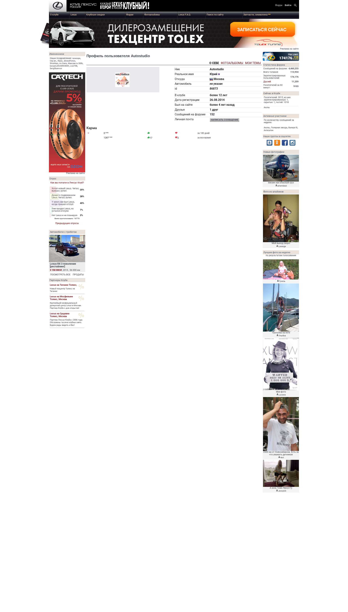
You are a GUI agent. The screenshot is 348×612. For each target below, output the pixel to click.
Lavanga (282, 246)
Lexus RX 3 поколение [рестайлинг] (63, 265)
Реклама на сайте (289, 49)
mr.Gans (63, 63)
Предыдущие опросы (67, 223)
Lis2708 (73, 66)
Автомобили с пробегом (63, 232)
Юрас (60, 61)
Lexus (74, 14)
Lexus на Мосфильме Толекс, (61, 298)
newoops (76, 58)
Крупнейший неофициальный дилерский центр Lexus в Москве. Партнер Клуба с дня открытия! (66, 305)
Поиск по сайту (215, 14)
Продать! (78, 274)
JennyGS (282, 491)
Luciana (282, 395)
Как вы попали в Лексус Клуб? (67, 182)
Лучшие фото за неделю (276, 252)
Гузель (282, 281)
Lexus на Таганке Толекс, (63, 285)
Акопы (267, 107)
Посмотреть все (60, 274)
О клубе (54, 14)
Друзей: (267, 81)
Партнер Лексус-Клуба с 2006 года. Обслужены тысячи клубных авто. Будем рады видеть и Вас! (66, 322)
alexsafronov (69, 61)
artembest (282, 186)
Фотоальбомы (152, 14)
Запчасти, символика (257, 14)
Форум (129, 14)
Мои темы (253, 63)
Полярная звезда (279, 127)
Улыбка (282, 335)
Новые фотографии (273, 152)
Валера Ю (292, 127)
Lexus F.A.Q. (184, 14)
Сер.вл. (53, 61)
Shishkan (54, 63)
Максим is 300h (75, 63)
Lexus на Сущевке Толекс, (59, 315)
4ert (282, 457)
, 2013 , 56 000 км (65, 270)
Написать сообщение (224, 119)
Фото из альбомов (273, 191)
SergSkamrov (56, 68)
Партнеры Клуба (58, 280)
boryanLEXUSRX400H (59, 66)
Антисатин (268, 130)
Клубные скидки (95, 14)
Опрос (52, 178)
